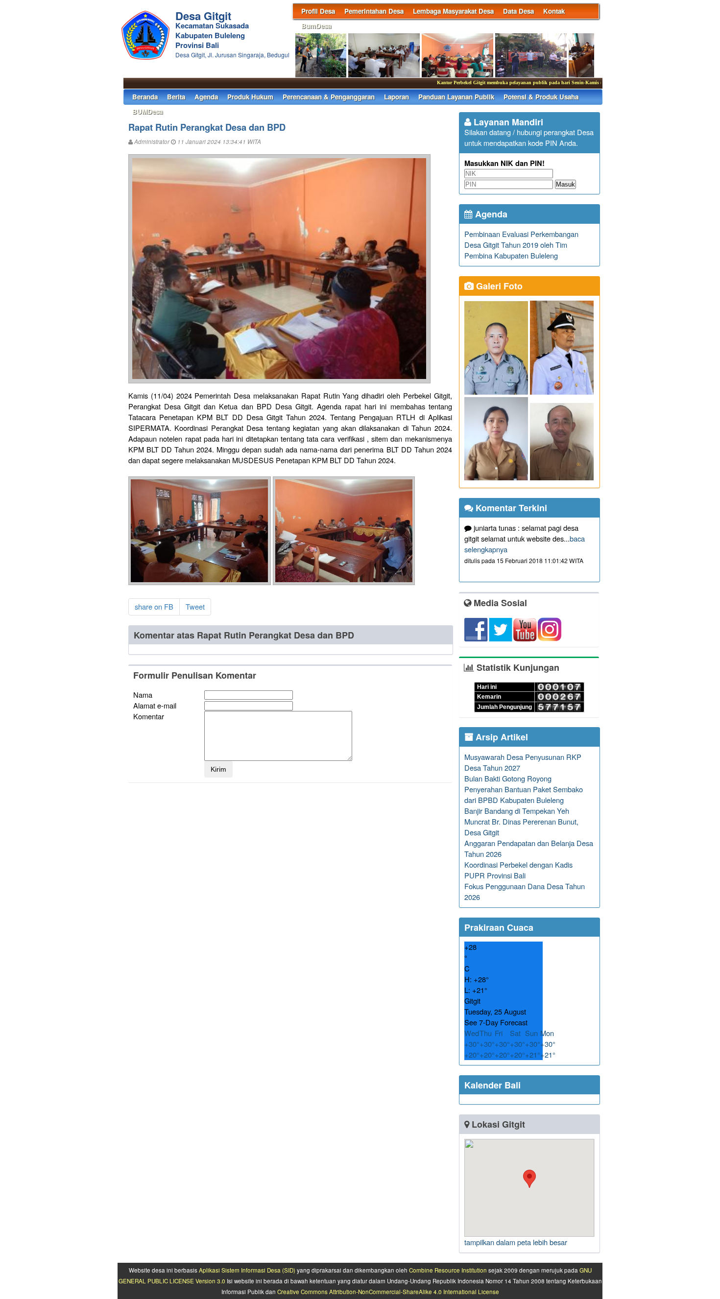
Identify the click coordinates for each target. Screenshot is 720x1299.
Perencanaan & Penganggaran (329, 96)
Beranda (145, 96)
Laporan (396, 96)
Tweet (195, 606)
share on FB (154, 606)
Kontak (554, 11)
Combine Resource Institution (448, 1270)
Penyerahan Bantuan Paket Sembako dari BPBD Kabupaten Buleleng (523, 794)
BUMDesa (147, 111)
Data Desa (518, 11)
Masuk (565, 184)
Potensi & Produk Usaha (541, 96)
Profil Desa (318, 11)
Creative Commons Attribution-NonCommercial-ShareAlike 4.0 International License (388, 1292)
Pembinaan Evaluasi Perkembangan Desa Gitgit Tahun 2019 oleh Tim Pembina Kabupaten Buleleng (521, 244)
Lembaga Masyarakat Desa (453, 11)
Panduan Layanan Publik (456, 96)
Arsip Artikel (500, 737)
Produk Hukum (250, 96)
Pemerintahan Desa (374, 11)
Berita (176, 96)
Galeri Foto (498, 286)
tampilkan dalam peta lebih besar (515, 1242)
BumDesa (316, 25)
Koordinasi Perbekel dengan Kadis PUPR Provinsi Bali (518, 869)
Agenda (206, 96)
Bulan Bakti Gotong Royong (508, 778)
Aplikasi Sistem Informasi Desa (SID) (247, 1270)
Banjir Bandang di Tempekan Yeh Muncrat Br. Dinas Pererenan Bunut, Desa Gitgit (521, 821)
